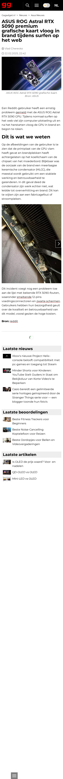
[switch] (46, 5)
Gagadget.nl (8, 15)
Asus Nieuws (37, 15)
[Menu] (36, 5)
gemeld (21, 112)
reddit (14, 321)
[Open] (14, 775)
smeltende (24, 297)
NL (56, 5)
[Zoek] (27, 5)
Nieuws (23, 15)
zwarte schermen (48, 301)
